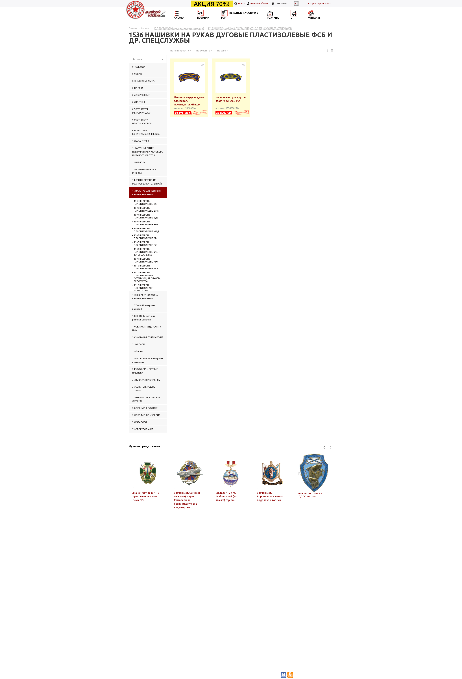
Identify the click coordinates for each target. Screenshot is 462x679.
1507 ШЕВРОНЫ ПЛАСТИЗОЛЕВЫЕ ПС (145, 243)
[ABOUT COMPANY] (282, 21)
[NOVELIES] (212, 21)
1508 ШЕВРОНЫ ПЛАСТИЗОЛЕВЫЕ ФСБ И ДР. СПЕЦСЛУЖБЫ (147, 252)
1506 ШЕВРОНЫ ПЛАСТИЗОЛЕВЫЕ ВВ (145, 236)
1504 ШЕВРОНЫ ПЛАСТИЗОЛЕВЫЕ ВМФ (146, 223)
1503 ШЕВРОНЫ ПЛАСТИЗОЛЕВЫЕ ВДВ (146, 216)
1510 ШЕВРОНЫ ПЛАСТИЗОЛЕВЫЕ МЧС (146, 267)
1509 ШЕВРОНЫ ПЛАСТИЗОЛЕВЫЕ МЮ (146, 260)
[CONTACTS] (317, 21)
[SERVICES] (247, 21)
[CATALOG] (177, 21)
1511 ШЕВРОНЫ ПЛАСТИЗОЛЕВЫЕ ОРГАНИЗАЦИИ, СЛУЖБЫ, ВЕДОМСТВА (147, 276)
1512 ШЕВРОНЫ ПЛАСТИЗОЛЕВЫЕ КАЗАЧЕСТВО (143, 288)
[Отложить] (202, 65)
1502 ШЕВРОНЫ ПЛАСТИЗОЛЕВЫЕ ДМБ (146, 209)
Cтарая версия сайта (319, 3)
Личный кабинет (259, 3)
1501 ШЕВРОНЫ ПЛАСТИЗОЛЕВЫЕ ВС (145, 202)
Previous (324, 447)
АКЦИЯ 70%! (212, 4)
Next (330, 447)
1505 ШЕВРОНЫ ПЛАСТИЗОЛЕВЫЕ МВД (146, 230)
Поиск (241, 3)
